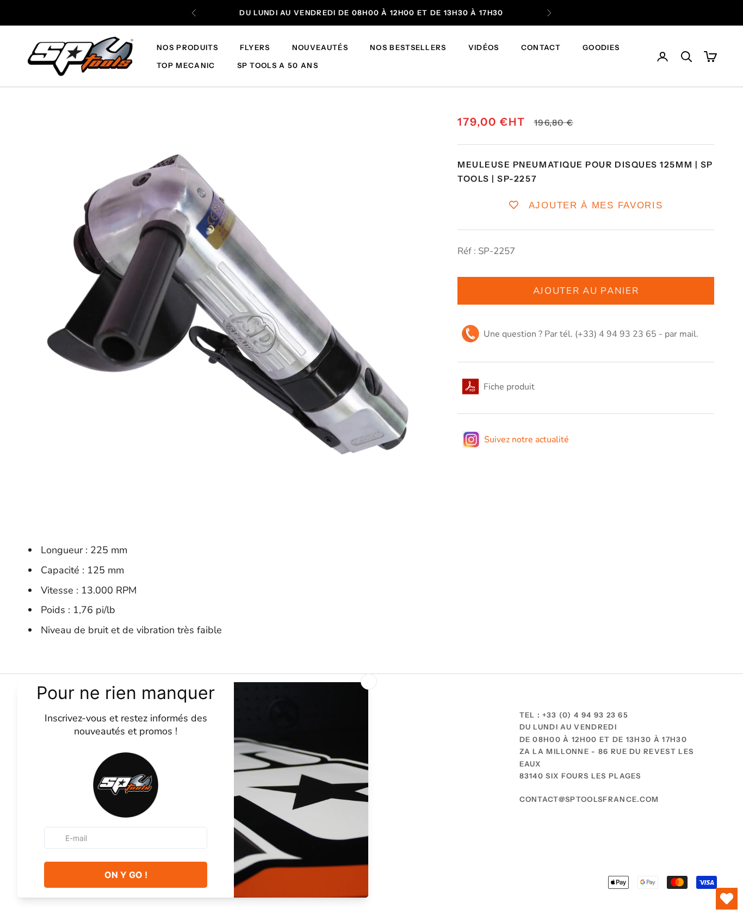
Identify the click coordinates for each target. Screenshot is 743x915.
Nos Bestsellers (408, 48)
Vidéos (483, 48)
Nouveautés (320, 48)
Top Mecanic (186, 65)
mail (687, 334)
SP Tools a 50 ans (277, 65)
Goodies (601, 48)
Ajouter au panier (586, 290)
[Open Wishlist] (727, 899)
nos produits (187, 48)
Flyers (255, 48)
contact (541, 48)
